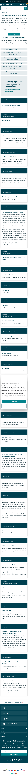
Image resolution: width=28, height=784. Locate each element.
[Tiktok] (21, 760)
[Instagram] (19, 760)
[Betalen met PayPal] (21, 770)
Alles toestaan (14, 401)
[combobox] (12, 8)
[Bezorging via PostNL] (16, 773)
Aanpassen (13, 405)
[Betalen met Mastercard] (15, 770)
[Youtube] (15, 760)
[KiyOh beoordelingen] (5, 770)
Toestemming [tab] (5, 379)
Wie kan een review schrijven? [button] (9, 49)
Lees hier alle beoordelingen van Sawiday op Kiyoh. (12, 90)
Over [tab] (23, 379)
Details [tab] (14, 379)
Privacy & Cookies (22, 765)
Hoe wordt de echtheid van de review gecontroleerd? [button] (13, 53)
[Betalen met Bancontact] (18, 770)
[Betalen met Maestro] (12, 770)
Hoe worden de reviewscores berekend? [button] (12, 63)
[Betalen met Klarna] (24, 770)
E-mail (7, 713)
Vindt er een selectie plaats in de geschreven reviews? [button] (12, 58)
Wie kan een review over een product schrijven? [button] (12, 67)
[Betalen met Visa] (9, 770)
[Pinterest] (17, 760)
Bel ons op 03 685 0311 (11, 724)
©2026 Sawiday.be (5, 765)
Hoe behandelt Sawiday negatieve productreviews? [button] (13, 72)
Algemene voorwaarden (13, 765)
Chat (7, 718)
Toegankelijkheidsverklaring (14, 766)
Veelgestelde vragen (10, 708)
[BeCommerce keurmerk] (12, 773)
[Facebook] (12, 760)
